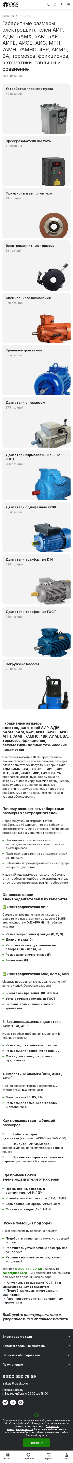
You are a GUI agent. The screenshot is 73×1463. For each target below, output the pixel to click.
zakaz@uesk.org (15, 1383)
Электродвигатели (17, 1336)
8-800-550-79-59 (28, 1268)
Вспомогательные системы (23, 1346)
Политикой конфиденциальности (33, 1428)
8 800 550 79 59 (19, 1376)
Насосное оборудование (21, 1355)
